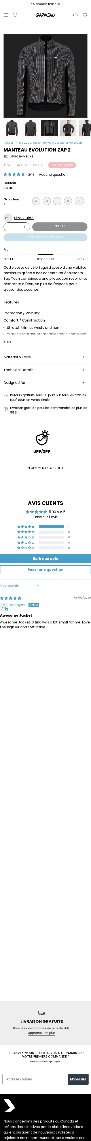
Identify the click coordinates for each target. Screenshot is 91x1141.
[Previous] (6, 4)
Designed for (15, 382)
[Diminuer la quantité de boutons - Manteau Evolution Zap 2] (9, 226)
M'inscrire (78, 1079)
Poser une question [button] (45, 569)
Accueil (8, 142)
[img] (10, 598)
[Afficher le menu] (5, 15)
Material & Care (17, 357)
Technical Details (18, 369)
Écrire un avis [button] (45, 558)
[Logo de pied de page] (9, 1105)
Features (11, 302)
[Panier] (84, 15)
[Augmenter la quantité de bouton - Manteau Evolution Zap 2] (24, 226)
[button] (15, 174)
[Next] (85, 4)
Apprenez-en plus (41, 1033)
